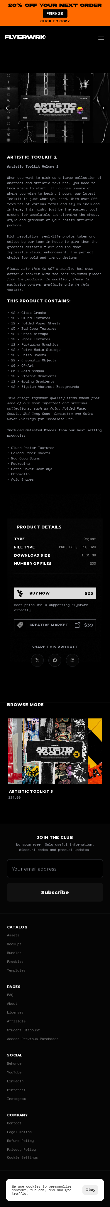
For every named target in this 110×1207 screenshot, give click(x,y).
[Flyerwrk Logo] (25, 37)
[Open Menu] (101, 37)
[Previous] (7, 108)
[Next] (103, 108)
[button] (55, 13)
